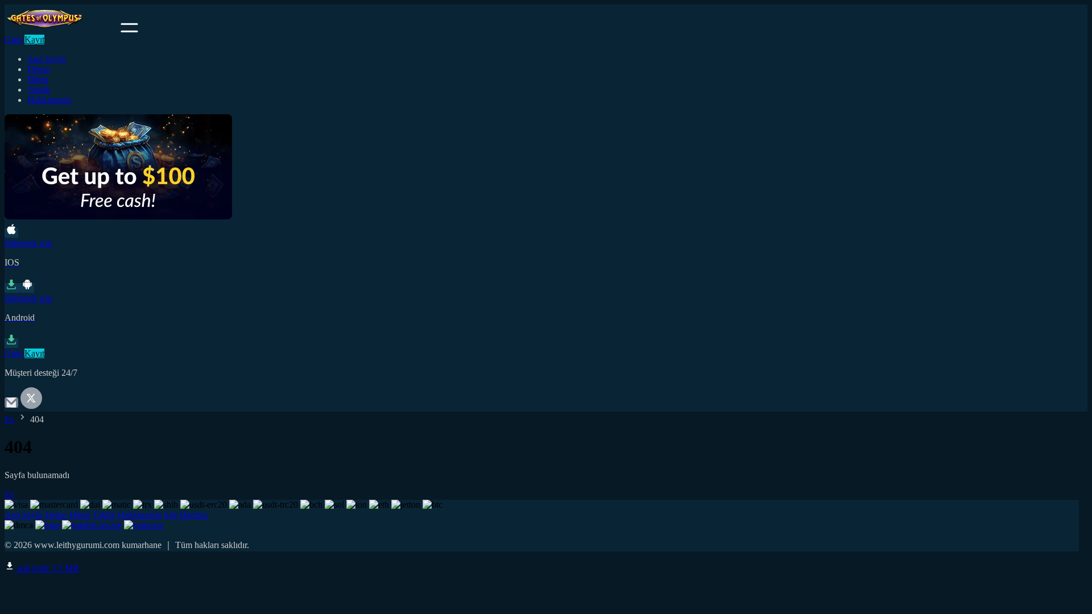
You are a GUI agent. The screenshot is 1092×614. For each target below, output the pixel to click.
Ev (10, 419)
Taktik (38, 89)
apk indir (47, 568)
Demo (38, 69)
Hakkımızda (49, 100)
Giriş (13, 39)
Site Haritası (186, 515)
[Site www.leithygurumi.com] (61, 29)
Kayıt (34, 39)
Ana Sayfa (46, 59)
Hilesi (37, 79)
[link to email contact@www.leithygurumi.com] (11, 406)
